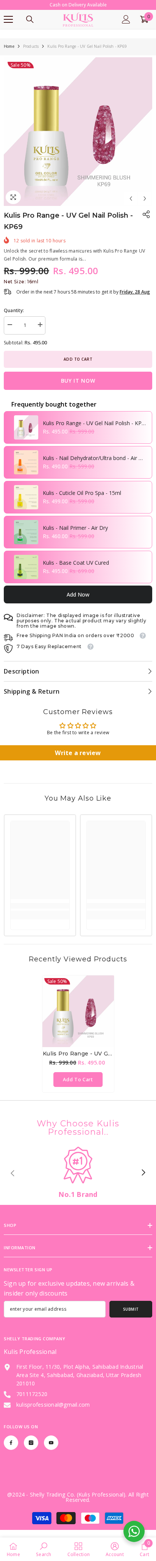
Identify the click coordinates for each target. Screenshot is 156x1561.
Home (9, 54)
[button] (130, 207)
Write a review (78, 761)
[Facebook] (11, 1451)
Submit (131, 1317)
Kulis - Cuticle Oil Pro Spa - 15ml (82, 501)
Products (31, 54)
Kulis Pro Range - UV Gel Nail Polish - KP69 (95, 431)
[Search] (29, 27)
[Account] (126, 28)
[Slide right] (143, 1181)
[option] (78, 140)
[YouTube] (51, 1451)
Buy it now (78, 389)
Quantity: (14, 319)
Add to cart (78, 367)
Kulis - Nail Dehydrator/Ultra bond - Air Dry (95, 466)
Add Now (78, 602)
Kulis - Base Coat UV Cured (76, 571)
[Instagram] (31, 1451)
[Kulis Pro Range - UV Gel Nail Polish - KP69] (78, 1019)
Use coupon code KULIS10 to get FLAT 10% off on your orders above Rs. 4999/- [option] (78, 9)
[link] (40, 914)
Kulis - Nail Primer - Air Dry (75, 536)
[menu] (8, 27)
